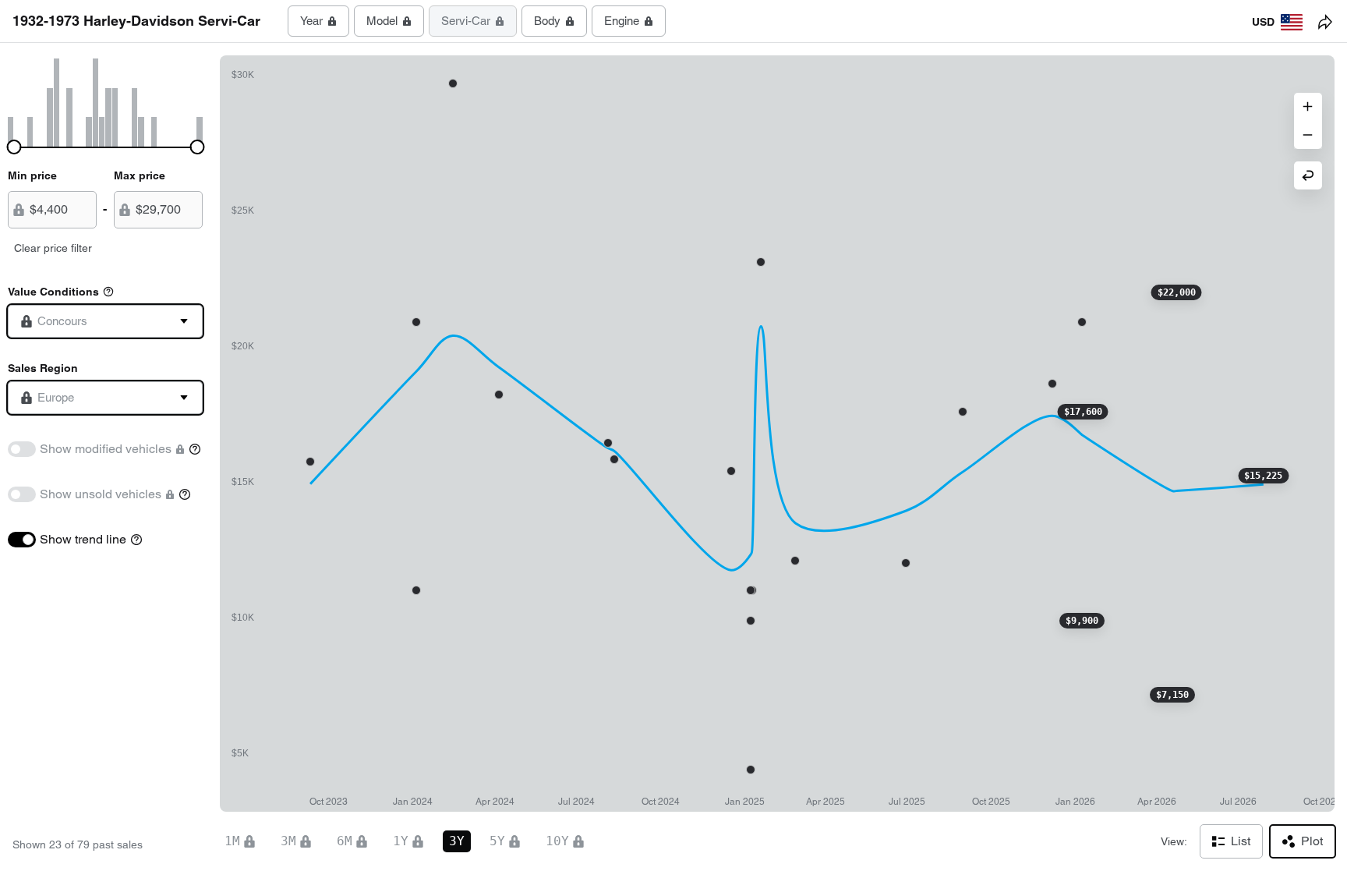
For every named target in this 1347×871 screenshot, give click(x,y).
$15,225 (1263, 475)
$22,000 (1177, 292)
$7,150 (1172, 694)
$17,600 (1083, 411)
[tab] (318, 21)
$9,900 (1082, 620)
